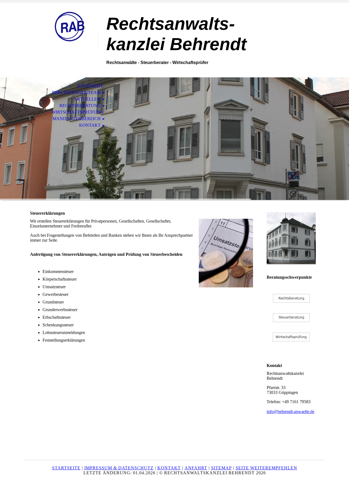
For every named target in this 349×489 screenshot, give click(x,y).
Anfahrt (196, 468)
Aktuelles (87, 99)
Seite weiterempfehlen (266, 468)
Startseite (90, 86)
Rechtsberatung (80, 105)
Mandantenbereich (77, 118)
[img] (61, 26)
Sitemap (221, 468)
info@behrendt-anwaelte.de (290, 411)
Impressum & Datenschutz (119, 468)
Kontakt (90, 125)
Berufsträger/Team (76, 92)
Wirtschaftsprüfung (77, 112)
